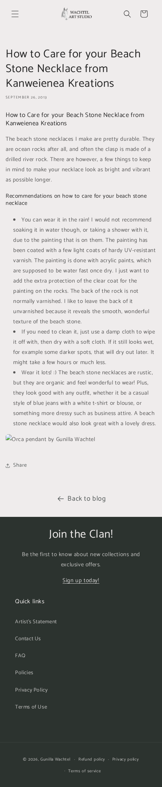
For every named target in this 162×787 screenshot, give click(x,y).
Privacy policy (125, 759)
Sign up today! (81, 580)
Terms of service (84, 771)
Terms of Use (31, 707)
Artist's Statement (36, 622)
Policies (24, 673)
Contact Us (28, 639)
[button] (15, 14)
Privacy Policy (31, 690)
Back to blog (86, 498)
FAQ (20, 656)
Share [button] (20, 465)
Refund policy (91, 759)
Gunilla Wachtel (55, 759)
